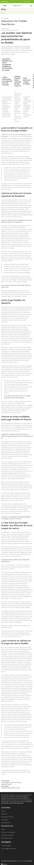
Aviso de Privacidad (6, 838)
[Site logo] (17, 5)
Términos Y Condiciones (8, 832)
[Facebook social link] (15, 1)
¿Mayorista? (4, 1)
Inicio (2, 13)
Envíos (3, 829)
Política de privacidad (7, 835)
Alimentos (4, 814)
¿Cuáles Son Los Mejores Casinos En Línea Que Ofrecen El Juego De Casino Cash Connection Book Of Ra (17, 436)
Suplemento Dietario (7, 817)
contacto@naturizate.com (8, 848)
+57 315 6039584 (6, 845)
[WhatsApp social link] (19, 1)
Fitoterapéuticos (6, 822)
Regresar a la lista (6, 784)
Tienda (3, 811)
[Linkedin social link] (17, 1)
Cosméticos (4, 819)
